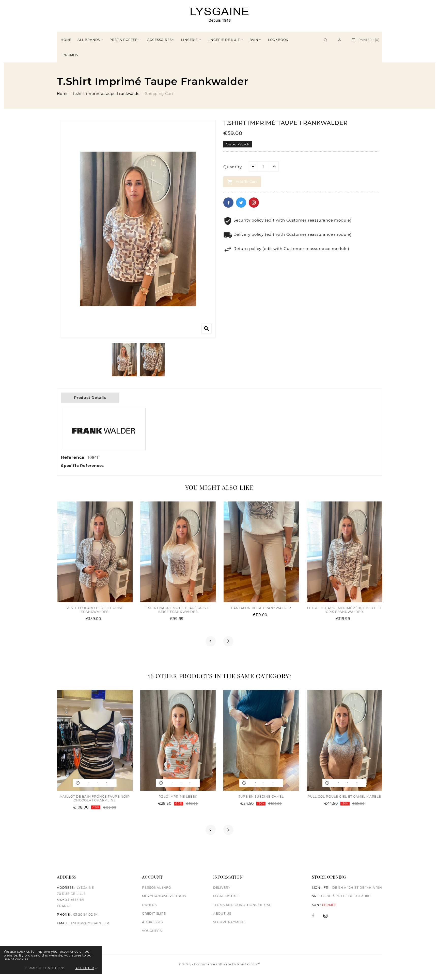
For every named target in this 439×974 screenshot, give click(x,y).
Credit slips (154, 913)
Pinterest (254, 202)
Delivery (221, 887)
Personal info (156, 887)
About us (222, 913)
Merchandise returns (164, 896)
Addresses (152, 922)
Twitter (241, 202)
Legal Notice (226, 896)
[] (339, 39)
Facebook (228, 202)
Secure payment (229, 922)
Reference (73, 457)
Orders (149, 905)
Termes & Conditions (44, 968)
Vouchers (152, 931)
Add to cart (242, 182)
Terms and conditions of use (242, 905)
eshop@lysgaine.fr (90, 923)
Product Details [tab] (90, 397)
